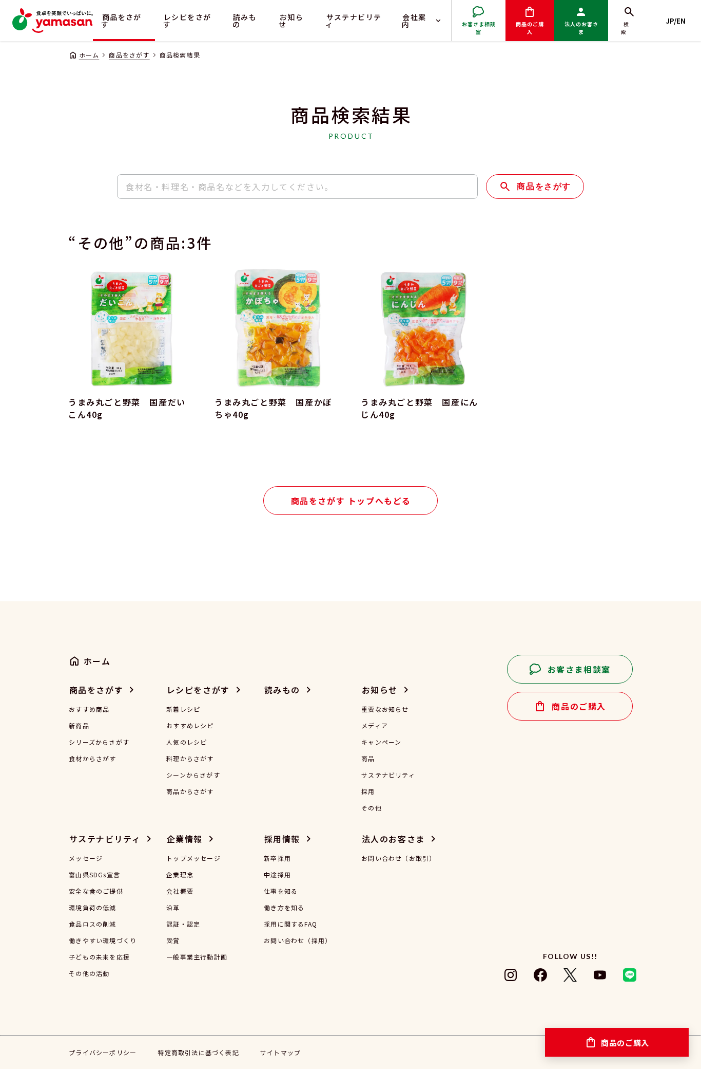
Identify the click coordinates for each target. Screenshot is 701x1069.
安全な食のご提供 (96, 891)
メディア (374, 726)
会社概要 (179, 891)
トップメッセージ (193, 858)
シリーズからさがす (99, 742)
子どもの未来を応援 (99, 957)
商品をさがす (121, 20)
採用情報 (282, 839)
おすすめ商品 (89, 709)
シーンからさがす (193, 775)
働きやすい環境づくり (103, 940)
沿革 (173, 908)
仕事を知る (281, 891)
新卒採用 (277, 858)
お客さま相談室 (479, 27)
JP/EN (676, 20)
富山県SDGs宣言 (94, 875)
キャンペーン (381, 742)
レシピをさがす (187, 20)
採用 (368, 791)
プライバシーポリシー (103, 1052)
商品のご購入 (530, 27)
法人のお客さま (581, 27)
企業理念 (179, 875)
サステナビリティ (353, 20)
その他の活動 (89, 973)
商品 (368, 758)
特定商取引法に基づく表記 (198, 1052)
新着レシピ (183, 709)
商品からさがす (189, 791)
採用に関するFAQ (290, 924)
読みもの (244, 20)
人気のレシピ (186, 742)
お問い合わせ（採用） (298, 940)
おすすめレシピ (189, 726)
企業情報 (185, 839)
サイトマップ (280, 1052)
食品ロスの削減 (92, 924)
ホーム (89, 54)
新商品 (79, 726)
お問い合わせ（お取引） (398, 858)
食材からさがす (92, 758)
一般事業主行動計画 (196, 957)
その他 (371, 808)
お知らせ (291, 20)
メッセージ (86, 858)
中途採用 (277, 875)
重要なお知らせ (384, 709)
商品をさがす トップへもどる (351, 500)
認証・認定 (183, 924)
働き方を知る (284, 908)
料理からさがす (189, 758)
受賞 (173, 940)
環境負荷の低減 (92, 908)
